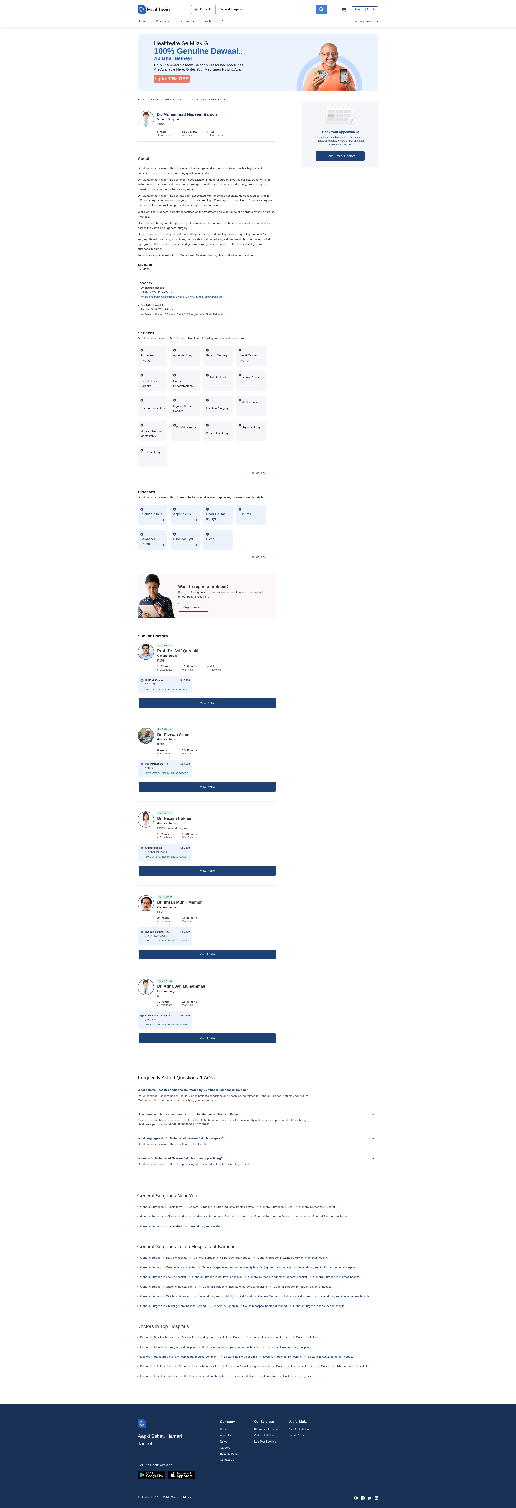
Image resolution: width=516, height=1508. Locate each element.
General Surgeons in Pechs (329, 1216)
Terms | (175, 1497)
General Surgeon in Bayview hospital (163, 1257)
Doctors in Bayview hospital (157, 1337)
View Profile (207, 703)
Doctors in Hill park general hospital (204, 1337)
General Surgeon (174, 99)
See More (256, 472)
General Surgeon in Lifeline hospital (163, 1276)
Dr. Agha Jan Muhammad (181, 986)
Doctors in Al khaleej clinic (240, 1356)
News (223, 1441)
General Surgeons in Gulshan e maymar (280, 1216)
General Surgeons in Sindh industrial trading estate (221, 1206)
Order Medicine (264, 1435)
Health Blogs (211, 21)
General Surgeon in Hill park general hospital (222, 1257)
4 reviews (215, 669)
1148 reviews (217, 135)
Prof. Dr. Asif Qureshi (177, 651)
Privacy (187, 1497)
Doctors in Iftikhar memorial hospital (344, 1366)
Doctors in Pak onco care (312, 1337)
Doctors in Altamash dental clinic (199, 1366)
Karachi (155, 99)
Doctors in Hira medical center (295, 1366)
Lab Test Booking (265, 1441)
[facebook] (363, 1497)
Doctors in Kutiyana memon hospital (331, 1356)
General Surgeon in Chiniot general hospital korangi (173, 1306)
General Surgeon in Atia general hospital (344, 1296)
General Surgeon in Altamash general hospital (277, 1276)
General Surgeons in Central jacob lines (222, 1216)
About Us (226, 1435)
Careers (225, 1447)
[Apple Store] (181, 1474)
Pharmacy (162, 21)
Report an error (193, 607)
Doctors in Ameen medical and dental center (261, 1337)
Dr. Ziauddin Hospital (152, 287)
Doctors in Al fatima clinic (156, 1366)
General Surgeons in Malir (205, 1226)
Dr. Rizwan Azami (174, 734)
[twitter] (369, 1497)
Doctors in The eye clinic (298, 1376)
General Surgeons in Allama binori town (165, 1216)
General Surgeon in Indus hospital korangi (285, 1296)
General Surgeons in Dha (276, 1206)
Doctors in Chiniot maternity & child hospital (168, 1347)
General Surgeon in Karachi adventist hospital (303, 1286)
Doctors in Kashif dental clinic (159, 1376)
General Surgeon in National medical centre (168, 1286)
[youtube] (356, 1497)
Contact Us (227, 1459)
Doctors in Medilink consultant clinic (254, 1376)
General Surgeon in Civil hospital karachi (166, 1296)
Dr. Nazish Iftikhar (174, 818)
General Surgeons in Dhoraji (317, 1206)
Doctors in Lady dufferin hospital (204, 1376)
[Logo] (142, 1423)
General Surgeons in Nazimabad (161, 1226)
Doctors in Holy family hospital (282, 1356)
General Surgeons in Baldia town (161, 1206)
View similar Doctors (340, 156)
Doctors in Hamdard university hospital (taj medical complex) (178, 1356)
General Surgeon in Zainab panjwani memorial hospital (292, 1257)
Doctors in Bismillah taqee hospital (248, 1366)
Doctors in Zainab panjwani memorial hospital (231, 1347)
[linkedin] (376, 1497)
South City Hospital (152, 305)
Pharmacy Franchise (365, 21)
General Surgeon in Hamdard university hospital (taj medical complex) (246, 1267)
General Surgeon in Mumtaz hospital (336, 1276)
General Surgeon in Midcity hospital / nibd (225, 1296)
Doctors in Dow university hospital (287, 1347)
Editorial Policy (229, 1453)
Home (142, 21)
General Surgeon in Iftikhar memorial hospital (326, 1267)
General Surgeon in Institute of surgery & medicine (235, 1286)
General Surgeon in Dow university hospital (167, 1267)
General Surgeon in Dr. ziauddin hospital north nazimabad (250, 1306)
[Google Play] (151, 1474)
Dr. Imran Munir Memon (180, 902)
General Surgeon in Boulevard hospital (217, 1276)
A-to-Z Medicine (298, 1429)
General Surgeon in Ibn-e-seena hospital (319, 1306)
